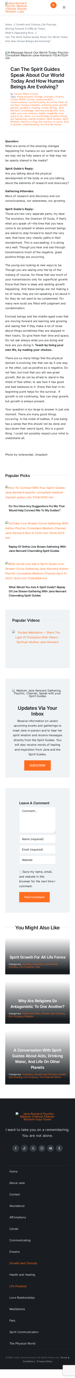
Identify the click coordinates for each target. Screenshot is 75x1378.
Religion (28, 1016)
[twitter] (33, 1148)
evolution (35, 105)
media (42, 113)
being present (25, 96)
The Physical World (50, 1077)
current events (37, 102)
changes (49, 96)
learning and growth (46, 110)
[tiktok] (24, 1148)
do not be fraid (55, 102)
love (61, 110)
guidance (25, 107)
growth (14, 107)
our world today (40, 116)
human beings (49, 107)
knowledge (27, 110)
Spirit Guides (54, 118)
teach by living (29, 121)
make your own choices (23, 113)
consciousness (18, 102)
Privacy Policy (44, 1361)
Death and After (31, 1013)
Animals (26, 964)
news (27, 116)
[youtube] (50, 1148)
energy (24, 105)
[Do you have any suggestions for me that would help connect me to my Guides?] (37, 487)
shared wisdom (36, 118)
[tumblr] (59, 1148)
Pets (37, 967)
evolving (46, 105)
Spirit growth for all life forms (37, 957)
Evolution (38, 964)
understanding (31, 124)
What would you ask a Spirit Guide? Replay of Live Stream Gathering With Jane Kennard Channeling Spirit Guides (37, 591)
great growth (59, 105)
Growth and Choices (53, 1013)
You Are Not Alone (50, 124)
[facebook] (15, 1148)
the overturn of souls (50, 121)
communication (44, 99)
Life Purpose (26, 967)
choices (59, 96)
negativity (52, 113)
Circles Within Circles (26, 93)
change (38, 96)
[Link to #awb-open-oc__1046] (53, 5)
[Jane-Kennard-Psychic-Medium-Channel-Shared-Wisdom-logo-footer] (37, 1113)
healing (36, 107)
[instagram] (41, 1148)
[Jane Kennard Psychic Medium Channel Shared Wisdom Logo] (20, 3)
